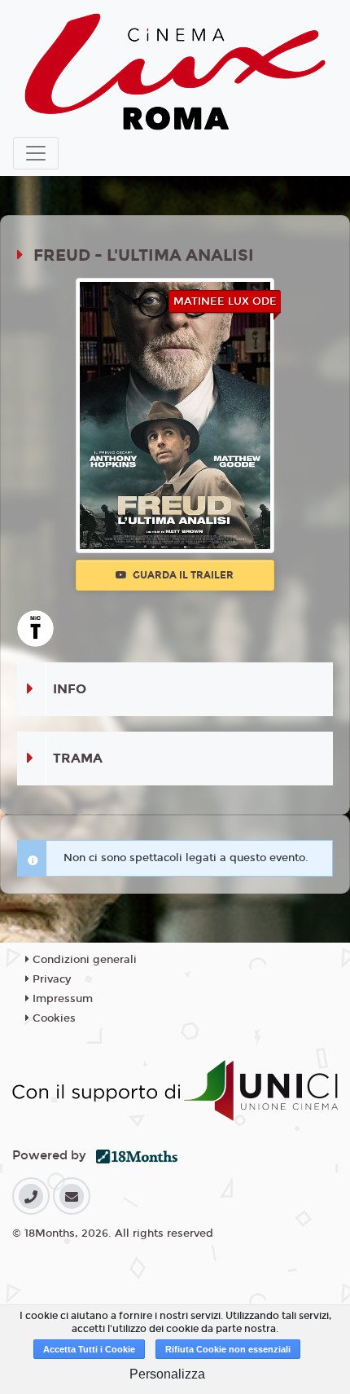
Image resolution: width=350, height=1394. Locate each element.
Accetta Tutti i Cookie (89, 1349)
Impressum (61, 998)
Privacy (50, 979)
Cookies (52, 1018)
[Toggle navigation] (36, 153)
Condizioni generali (83, 959)
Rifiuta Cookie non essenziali (228, 1349)
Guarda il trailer (182, 575)
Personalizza (167, 1374)
